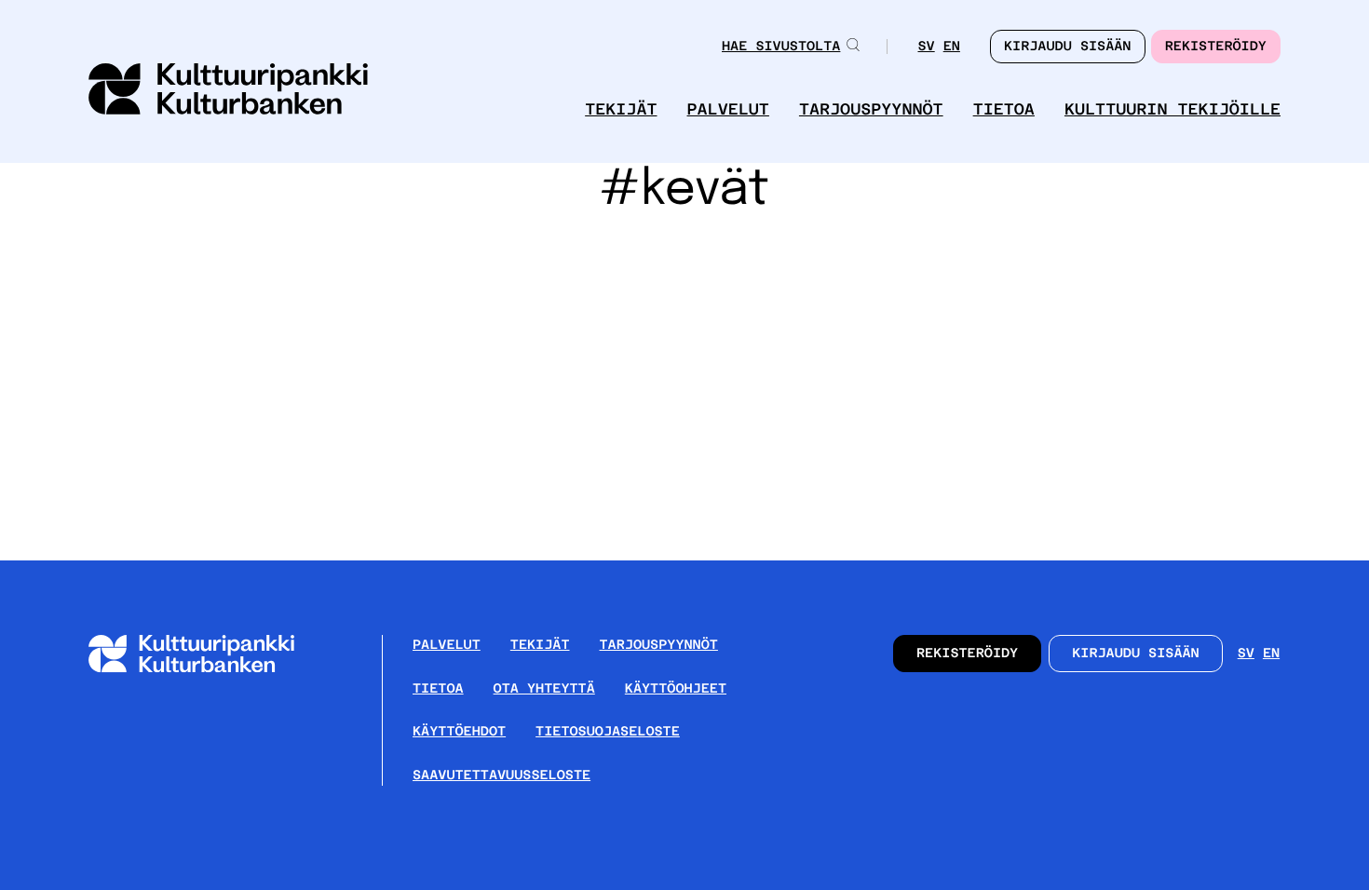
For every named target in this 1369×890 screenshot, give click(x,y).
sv (925, 48)
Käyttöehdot (459, 731)
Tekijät (621, 109)
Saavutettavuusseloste (501, 775)
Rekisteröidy (1216, 46)
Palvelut (728, 109)
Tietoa (1004, 109)
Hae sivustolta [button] (781, 46)
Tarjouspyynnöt (871, 109)
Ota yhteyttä (544, 688)
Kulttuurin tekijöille (1172, 109)
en (951, 48)
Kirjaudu (1068, 46)
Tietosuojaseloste (607, 731)
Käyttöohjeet (675, 688)
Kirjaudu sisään (1136, 653)
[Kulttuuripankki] (206, 669)
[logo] (228, 90)
